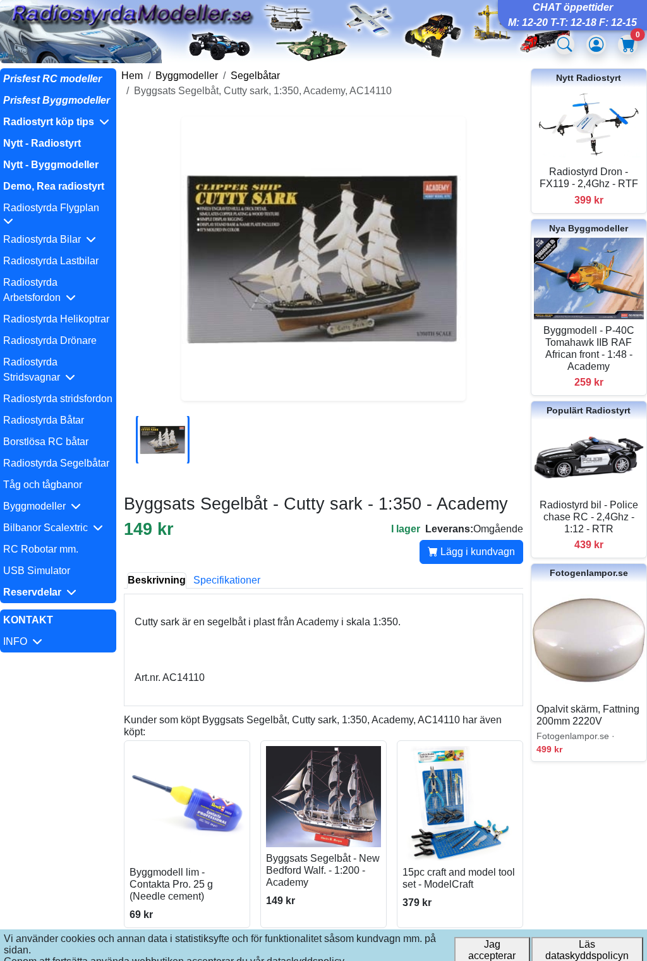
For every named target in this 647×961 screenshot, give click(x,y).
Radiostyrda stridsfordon (57, 398)
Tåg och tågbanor (42, 484)
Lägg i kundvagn (476, 551)
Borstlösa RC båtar (45, 441)
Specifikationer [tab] (226, 580)
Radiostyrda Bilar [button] (44, 239)
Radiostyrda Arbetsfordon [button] (34, 290)
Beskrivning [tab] (157, 580)
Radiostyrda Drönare (50, 340)
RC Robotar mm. (40, 549)
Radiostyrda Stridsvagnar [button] (34, 370)
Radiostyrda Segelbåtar (56, 463)
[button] (58, 122)
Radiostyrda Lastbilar (51, 260)
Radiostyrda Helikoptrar (56, 319)
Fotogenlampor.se (589, 573)
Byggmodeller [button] (37, 506)
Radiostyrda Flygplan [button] (53, 207)
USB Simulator (36, 570)
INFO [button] (17, 641)
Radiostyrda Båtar (43, 420)
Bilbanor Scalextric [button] (48, 527)
